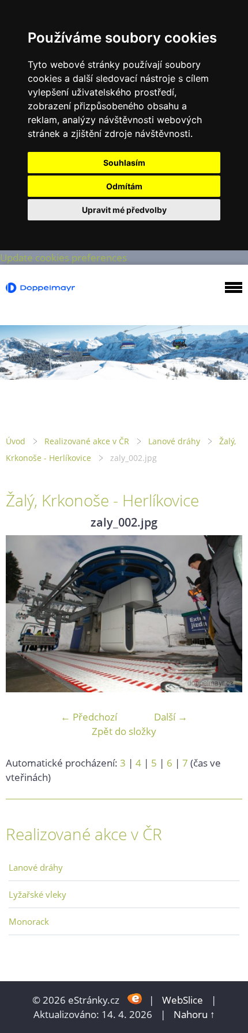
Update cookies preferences (63, 257)
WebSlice (182, 1000)
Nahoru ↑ (194, 1014)
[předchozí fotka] (24, 613)
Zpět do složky (124, 731)
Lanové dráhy (174, 441)
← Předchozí (89, 716)
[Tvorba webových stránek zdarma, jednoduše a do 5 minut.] (135, 999)
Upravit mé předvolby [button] (124, 210)
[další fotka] (223, 613)
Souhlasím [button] (124, 162)
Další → (170, 716)
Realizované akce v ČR (86, 441)
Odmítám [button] (124, 186)
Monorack (29, 921)
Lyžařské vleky (37, 894)
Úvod (15, 441)
